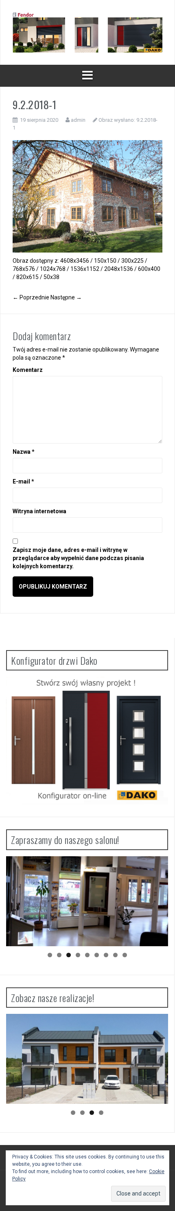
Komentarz (28, 370)
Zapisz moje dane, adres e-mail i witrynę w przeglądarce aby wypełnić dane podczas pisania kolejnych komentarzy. (78, 558)
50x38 (51, 277)
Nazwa (24, 451)
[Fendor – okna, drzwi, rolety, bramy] (87, 32)
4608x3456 (74, 260)
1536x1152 (84, 269)
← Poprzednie (31, 297)
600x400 (149, 269)
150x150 (105, 260)
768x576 (24, 269)
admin (78, 120)
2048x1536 (118, 269)
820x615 (27, 277)
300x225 (132, 260)
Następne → (66, 297)
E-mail (23, 481)
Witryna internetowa (39, 511)
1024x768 (53, 269)
